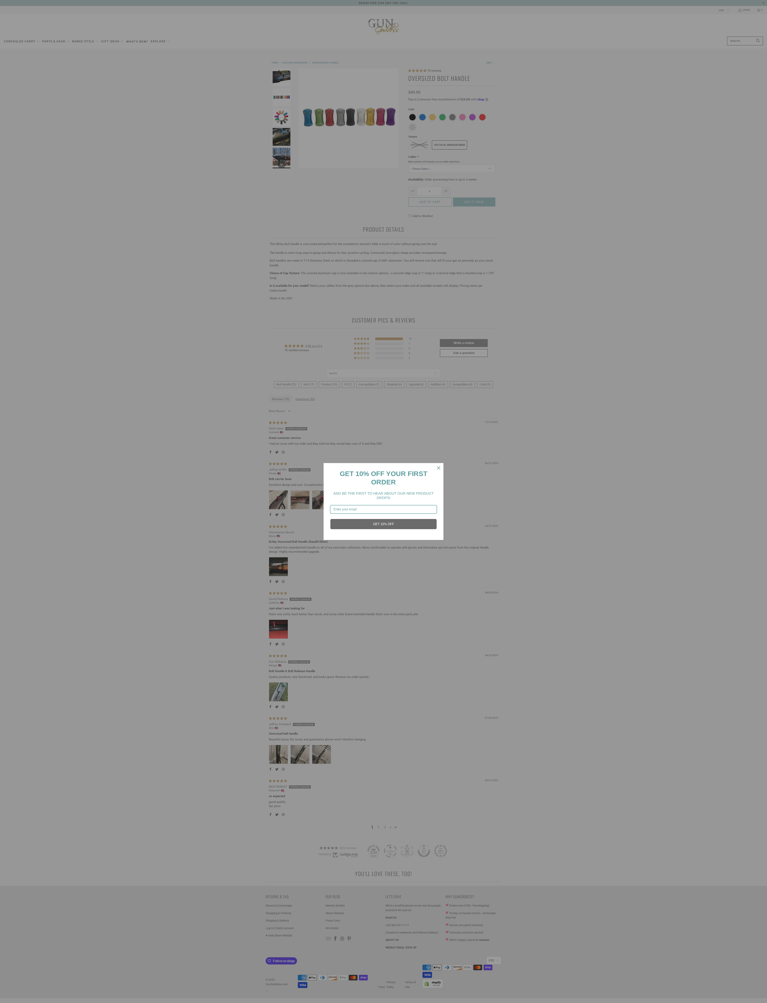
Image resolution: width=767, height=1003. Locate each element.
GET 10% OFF (383, 524)
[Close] (438, 468)
